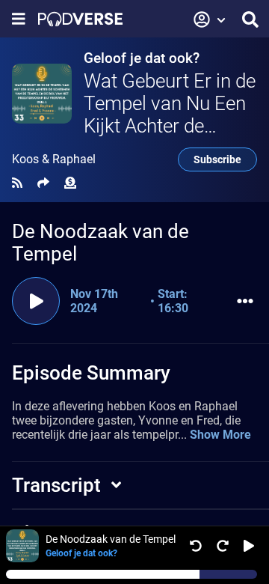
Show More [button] (220, 435)
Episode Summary (91, 373)
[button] (210, 19)
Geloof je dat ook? (142, 58)
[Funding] (70, 183)
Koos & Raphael (54, 159)
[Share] (43, 183)
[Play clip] (36, 301)
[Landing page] (80, 19)
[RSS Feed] (17, 183)
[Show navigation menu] (18, 19)
